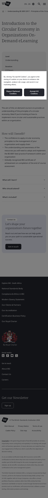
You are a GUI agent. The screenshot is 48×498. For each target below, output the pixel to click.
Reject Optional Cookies (13, 92)
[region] (24, 85)
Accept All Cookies (34, 92)
